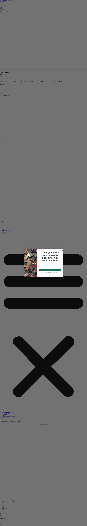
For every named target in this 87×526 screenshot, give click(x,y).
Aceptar (50, 270)
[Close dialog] (62, 250)
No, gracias (50, 275)
